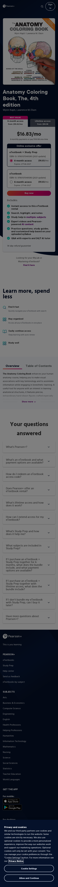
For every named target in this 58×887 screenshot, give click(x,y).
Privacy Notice (16, 861)
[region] (29, 853)
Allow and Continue (29, 878)
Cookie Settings (29, 869)
